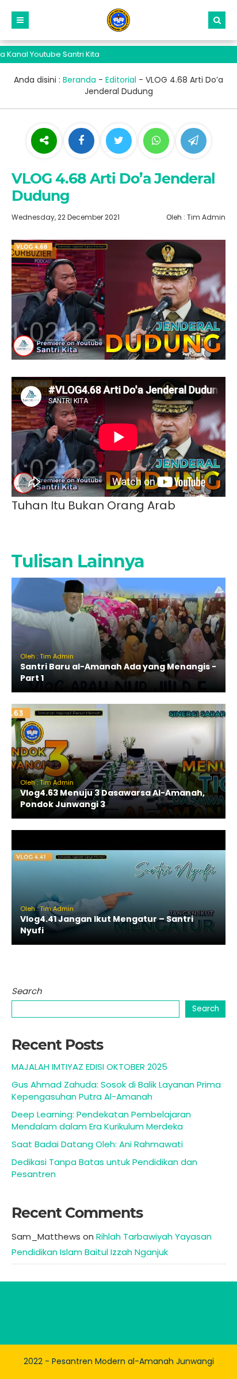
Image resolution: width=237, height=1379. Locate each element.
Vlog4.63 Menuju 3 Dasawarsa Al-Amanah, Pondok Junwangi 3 (112, 798)
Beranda (79, 79)
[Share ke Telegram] (193, 141)
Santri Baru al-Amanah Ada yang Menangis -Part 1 (118, 672)
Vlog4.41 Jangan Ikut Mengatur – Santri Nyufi (106, 924)
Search (27, 991)
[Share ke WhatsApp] (156, 142)
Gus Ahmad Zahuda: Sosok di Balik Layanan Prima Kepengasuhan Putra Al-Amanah (116, 1090)
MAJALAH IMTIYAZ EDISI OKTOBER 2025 (89, 1067)
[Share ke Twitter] (120, 141)
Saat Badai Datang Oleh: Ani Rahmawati (97, 1144)
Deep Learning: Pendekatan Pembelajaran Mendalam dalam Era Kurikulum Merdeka (101, 1120)
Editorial (120, 79)
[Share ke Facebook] (82, 141)
